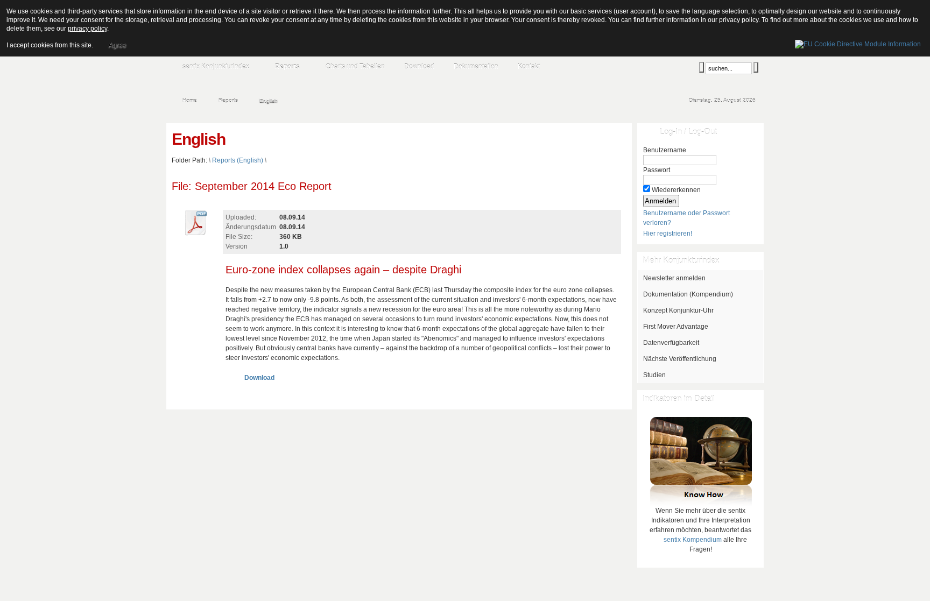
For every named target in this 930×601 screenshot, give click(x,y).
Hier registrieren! (667, 233)
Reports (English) (237, 160)
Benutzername (664, 150)
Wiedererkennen (676, 190)
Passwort (656, 170)
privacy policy (87, 28)
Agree (117, 45)
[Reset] (755, 67)
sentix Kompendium (693, 539)
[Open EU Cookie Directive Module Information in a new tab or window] (858, 42)
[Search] (701, 67)
